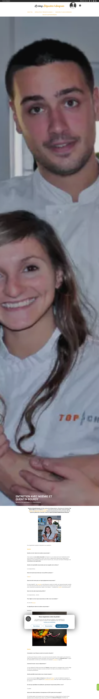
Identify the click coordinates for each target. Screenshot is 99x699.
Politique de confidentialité (49, 622)
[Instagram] (91, 1)
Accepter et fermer (62, 626)
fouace (59, 587)
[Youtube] (93, 1)
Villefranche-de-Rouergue (40, 511)
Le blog (49, 6)
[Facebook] (89, 1)
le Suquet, (55, 659)
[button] (80, 5)
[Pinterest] (95, 1)
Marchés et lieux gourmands (63, 12)
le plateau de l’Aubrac (49, 679)
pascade (39, 584)
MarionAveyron (37, 502)
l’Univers (31, 511)
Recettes (29, 12)
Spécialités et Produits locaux (43, 12)
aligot (29, 576)
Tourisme (6, 1)
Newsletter (97, 687)
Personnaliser (48, 626)
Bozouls (33, 602)
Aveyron (46, 509)
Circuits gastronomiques (49, 14)
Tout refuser (36, 626)
